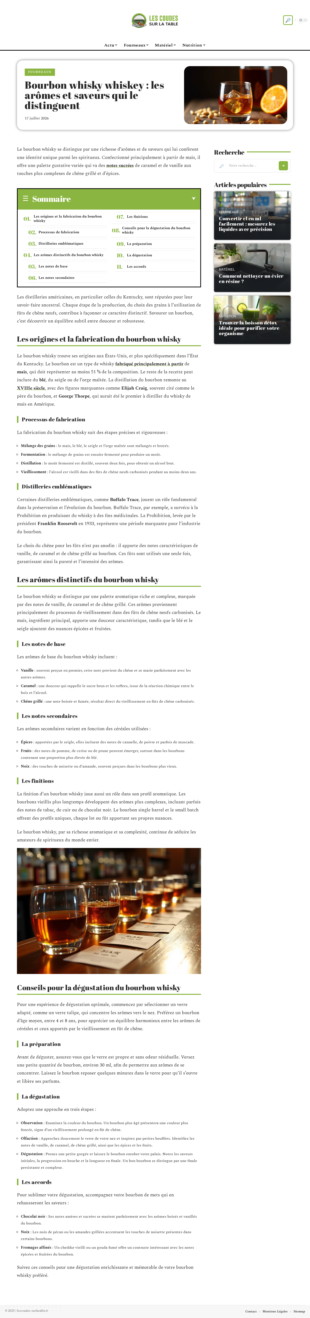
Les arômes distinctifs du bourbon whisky (68, 255)
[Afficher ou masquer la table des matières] (133, 199)
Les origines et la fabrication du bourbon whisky (68, 219)
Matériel (227, 269)
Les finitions (137, 217)
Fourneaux (40, 72)
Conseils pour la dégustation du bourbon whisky (156, 230)
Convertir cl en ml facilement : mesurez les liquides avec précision (247, 223)
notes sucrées (120, 165)
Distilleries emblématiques (61, 243)
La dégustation (139, 255)
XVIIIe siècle (31, 388)
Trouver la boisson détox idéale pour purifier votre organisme (249, 328)
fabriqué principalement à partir (149, 364)
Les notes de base (53, 266)
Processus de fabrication (59, 232)
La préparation (139, 244)
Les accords (136, 266)
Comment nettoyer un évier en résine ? (251, 278)
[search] (288, 20)
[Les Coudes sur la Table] (155, 20)
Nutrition (227, 316)
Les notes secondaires (57, 278)
